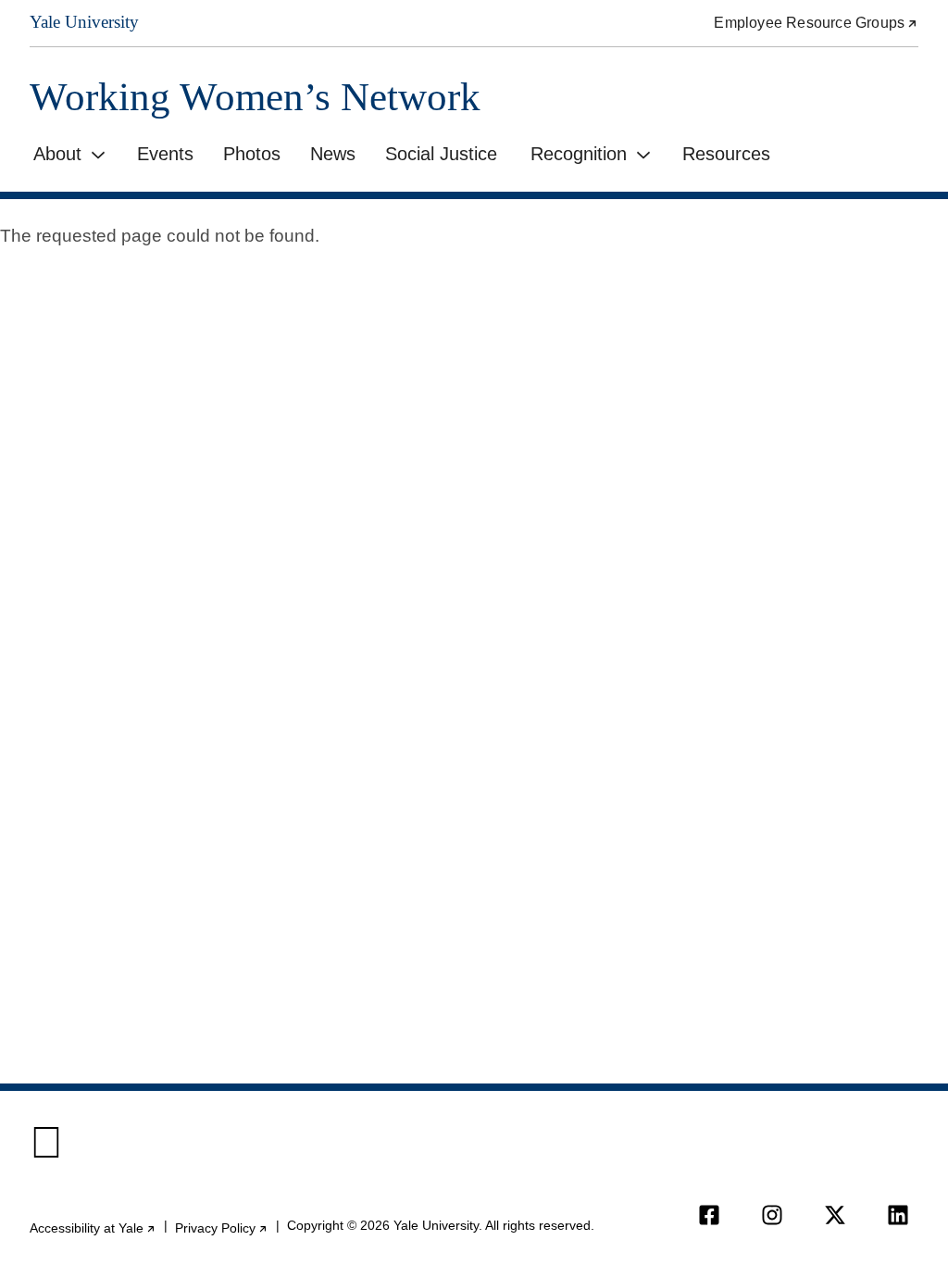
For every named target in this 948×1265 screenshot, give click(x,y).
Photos (252, 154)
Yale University (84, 21)
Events (165, 154)
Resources (726, 154)
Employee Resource (816, 23)
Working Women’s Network (255, 97)
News (333, 154)
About (57, 154)
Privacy (221, 1228)
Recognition (578, 154)
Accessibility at (93, 1228)
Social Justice (441, 154)
